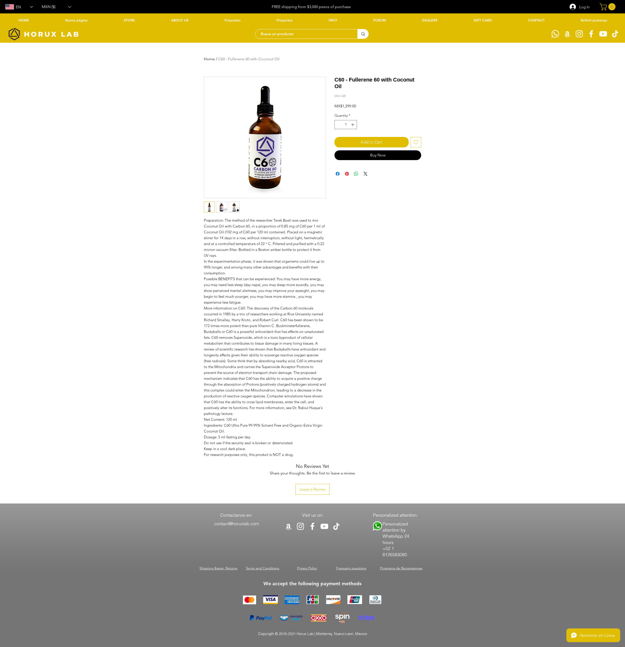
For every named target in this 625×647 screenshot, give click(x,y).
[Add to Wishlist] (416, 142)
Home (209, 59)
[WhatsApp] (555, 34)
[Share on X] (365, 174)
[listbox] (56, 7)
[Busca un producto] (362, 34)
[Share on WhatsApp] (356, 174)
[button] (56, 7)
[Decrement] (338, 124)
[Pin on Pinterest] (347, 174)
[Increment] (353, 124)
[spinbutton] (345, 124)
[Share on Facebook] (338, 174)
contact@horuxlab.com (236, 523)
